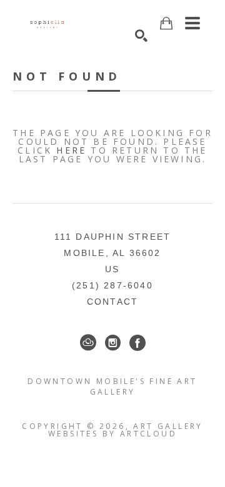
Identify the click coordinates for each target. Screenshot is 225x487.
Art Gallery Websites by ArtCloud (125, 430)
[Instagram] (113, 343)
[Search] (141, 35)
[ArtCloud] (88, 343)
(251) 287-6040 (112, 285)
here (71, 150)
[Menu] (192, 23)
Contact (112, 302)
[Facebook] (137, 343)
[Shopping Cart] (166, 23)
